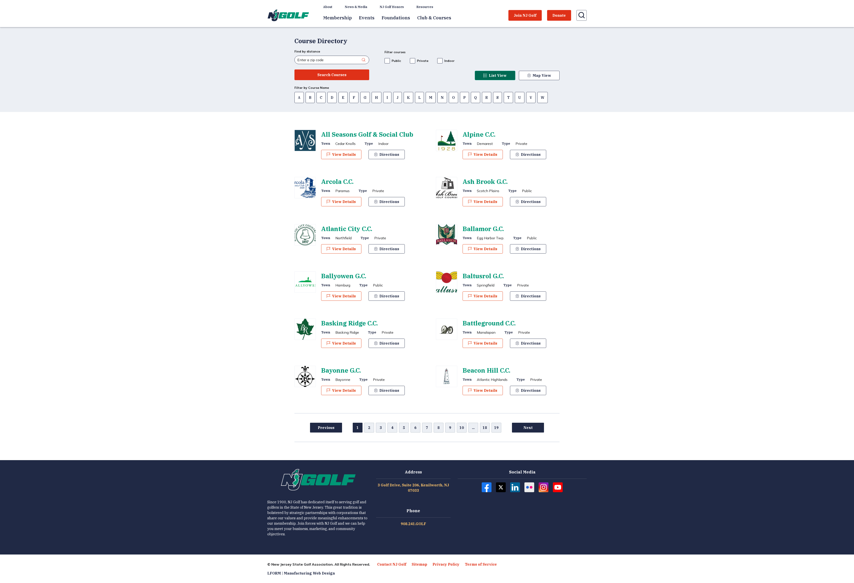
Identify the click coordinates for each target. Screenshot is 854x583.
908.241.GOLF (413, 524)
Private (422, 61)
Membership (337, 18)
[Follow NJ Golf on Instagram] (543, 487)
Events (367, 18)
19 (496, 427)
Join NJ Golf (525, 15)
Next (528, 427)
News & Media (356, 7)
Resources (424, 7)
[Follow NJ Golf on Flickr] (529, 487)
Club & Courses (434, 18)
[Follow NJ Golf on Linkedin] (515, 487)
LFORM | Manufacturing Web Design (301, 573)
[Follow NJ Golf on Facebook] (486, 487)
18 (485, 427)
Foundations (396, 18)
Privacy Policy (446, 564)
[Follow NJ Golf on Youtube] (558, 487)
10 (461, 427)
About (327, 7)
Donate (559, 15)
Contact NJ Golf (391, 564)
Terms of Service (481, 564)
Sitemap (419, 564)
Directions (389, 154)
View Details (344, 154)
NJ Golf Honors (392, 7)
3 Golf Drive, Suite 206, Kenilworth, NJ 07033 (413, 488)
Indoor (449, 61)
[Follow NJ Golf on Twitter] (501, 487)
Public (396, 61)
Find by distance (307, 51)
